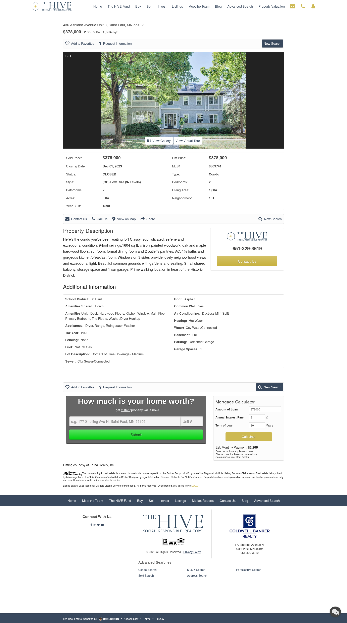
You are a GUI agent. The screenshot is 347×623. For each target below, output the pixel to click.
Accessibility (131, 619)
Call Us (102, 219)
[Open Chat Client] (335, 612)
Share (150, 219)
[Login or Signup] (313, 6)
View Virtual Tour (188, 140)
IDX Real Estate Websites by (80, 619)
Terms (147, 619)
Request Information (117, 43)
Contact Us (79, 219)
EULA (194, 485)
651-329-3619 (247, 248)
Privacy (159, 619)
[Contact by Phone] (303, 6)
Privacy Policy (192, 552)
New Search (272, 43)
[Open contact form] (292, 6)
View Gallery (161, 140)
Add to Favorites (82, 43)
